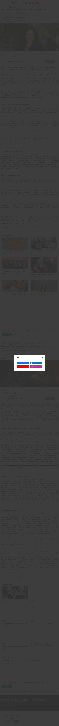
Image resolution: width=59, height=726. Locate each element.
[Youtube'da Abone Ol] (23, 366)
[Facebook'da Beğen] (23, 363)
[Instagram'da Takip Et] (36, 366)
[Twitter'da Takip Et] (36, 363)
